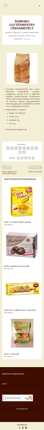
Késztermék (12, 36)
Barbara (25, 32)
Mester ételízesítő (11, 354)
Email (4, 384)
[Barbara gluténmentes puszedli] (22, 245)
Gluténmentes (34, 32)
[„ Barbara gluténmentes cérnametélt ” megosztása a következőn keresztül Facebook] (8, 148)
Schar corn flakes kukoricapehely (17, 222)
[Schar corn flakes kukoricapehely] (22, 201)
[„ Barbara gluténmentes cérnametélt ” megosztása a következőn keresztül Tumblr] (20, 148)
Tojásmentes (17, 39)
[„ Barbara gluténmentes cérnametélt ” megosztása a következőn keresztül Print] (24, 152)
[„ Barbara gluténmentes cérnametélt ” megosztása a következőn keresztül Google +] (16, 148)
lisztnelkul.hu (22, 425)
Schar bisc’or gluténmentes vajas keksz (20, 310)
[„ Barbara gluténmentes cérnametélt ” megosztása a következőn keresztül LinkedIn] (28, 148)
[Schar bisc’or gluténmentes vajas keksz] (22, 289)
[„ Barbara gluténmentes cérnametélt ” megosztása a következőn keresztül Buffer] (32, 148)
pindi (9, 32)
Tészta (27, 36)
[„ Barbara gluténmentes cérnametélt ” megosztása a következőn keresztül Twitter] (12, 148)
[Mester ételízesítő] (22, 333)
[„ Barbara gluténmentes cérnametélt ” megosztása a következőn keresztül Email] (20, 152)
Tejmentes (20, 36)
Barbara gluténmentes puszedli (16, 266)
